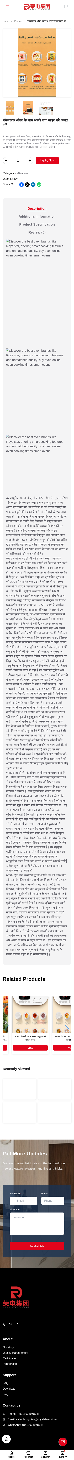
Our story (8, 1347)
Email (17, 1193)
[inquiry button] (66, 7)
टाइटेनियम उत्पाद (21, 173)
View (30, 1047)
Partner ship (10, 1363)
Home (6, 21)
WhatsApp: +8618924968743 (25, 1424)
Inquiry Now (47, 160)
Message (15, 1209)
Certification (10, 1358)
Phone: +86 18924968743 (23, 1413)
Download (9, 1388)
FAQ (5, 1383)
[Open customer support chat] (6, 1439)
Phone (44, 1193)
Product (18, 21)
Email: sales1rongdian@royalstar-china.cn (33, 1419)
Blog (5, 1394)
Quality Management (15, 1352)
